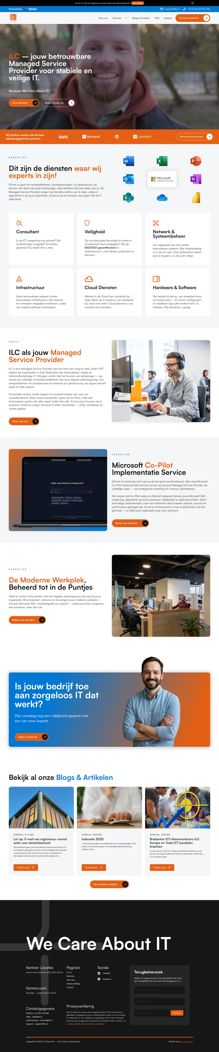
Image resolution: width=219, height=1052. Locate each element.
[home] (13, 18)
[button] (120, 18)
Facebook (106, 979)
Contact (70, 987)
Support (168, 18)
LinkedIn (106, 973)
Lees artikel (137, 3)
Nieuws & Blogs (73, 984)
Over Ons (71, 980)
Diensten (70, 976)
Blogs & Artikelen (141, 18)
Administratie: (39, 1020)
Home (69, 972)
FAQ (157, 18)
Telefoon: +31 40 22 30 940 (37, 1013)
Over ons (103, 18)
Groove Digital (187, 1041)
